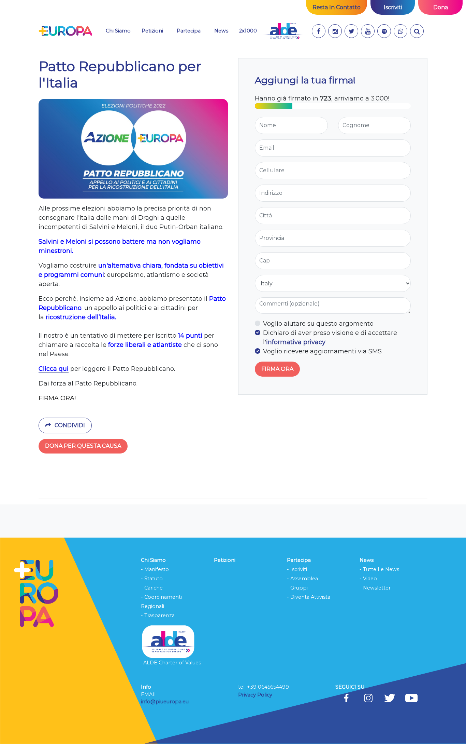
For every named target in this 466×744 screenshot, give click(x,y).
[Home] (65, 31)
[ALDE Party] (283, 31)
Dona (440, 7)
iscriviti (393, 7)
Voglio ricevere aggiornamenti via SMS (322, 351)
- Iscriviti (297, 569)
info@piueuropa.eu (165, 702)
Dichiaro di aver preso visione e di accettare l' (330, 337)
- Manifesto (155, 569)
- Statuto (152, 579)
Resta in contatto (336, 7)
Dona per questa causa (83, 446)
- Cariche (152, 588)
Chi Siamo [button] (118, 31)
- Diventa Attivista (308, 597)
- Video (368, 579)
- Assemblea (302, 579)
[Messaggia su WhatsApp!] (400, 31)
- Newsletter (375, 588)
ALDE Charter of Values (172, 663)
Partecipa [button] (189, 31)
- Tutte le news (379, 569)
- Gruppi (297, 588)
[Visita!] (318, 31)
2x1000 (248, 31)
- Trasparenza (158, 615)
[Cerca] (417, 31)
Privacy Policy (256, 695)
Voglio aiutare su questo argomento (318, 323)
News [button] (221, 31)
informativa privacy (295, 342)
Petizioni (152, 31)
